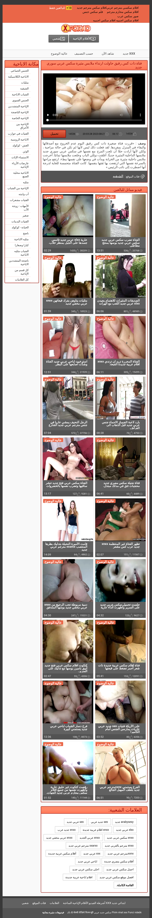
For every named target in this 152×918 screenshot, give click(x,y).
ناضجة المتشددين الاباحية (19, 262)
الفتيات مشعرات (19, 200)
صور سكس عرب (128, 16)
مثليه (26, 182)
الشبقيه (24, 88)
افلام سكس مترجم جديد (91, 7)
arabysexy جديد (124, 821)
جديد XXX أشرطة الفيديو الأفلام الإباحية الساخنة (90, 903)
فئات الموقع (39, 903)
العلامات (54, 903)
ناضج (26, 233)
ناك (68, 912)
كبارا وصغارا (22, 245)
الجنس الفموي (20, 100)
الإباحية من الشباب (18, 188)
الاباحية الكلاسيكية (18, 76)
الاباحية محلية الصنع (21, 174)
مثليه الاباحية (21, 239)
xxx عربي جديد (91, 853)
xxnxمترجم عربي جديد (120, 853)
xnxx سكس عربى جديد (120, 837)
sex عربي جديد (75, 821)
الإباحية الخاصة (20, 118)
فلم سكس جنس (93, 12)
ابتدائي (121, 903)
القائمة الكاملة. (125, 885)
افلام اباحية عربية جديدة (79, 877)
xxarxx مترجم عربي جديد (83, 845)
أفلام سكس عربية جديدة (62, 853)
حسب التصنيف (83, 53)
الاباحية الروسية (20, 139)
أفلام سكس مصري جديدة (119, 861)
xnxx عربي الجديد (90, 837)
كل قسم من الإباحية (22, 271)
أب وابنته (24, 194)
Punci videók (135, 912)
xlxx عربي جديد (125, 829)
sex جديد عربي (99, 821)
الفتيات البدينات (20, 221)
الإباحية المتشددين (18, 106)
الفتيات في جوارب (18, 133)
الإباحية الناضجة (20, 112)
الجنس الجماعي (20, 70)
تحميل (54, 134)
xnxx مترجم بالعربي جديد (119, 845)
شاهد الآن (108, 53)
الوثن (26, 151)
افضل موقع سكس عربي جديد (117, 877)
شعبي (25, 903)
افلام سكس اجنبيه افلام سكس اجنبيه (116, 20)
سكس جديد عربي (102, 912)
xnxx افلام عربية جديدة (96, 829)
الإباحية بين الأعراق (22, 125)
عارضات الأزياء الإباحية (20, 165)
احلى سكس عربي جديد (85, 869)
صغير (26, 215)
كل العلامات (22, 279)
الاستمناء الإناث (20, 157)
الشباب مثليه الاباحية (21, 252)
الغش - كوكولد (20, 145)
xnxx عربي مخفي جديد (59, 837)
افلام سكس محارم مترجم (123, 12)
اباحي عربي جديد (87, 861)
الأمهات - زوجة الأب (20, 207)
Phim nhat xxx (119, 912)
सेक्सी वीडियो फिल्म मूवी (83, 912)
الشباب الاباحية (20, 94)
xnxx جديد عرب (67, 829)
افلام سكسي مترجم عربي (122, 7)
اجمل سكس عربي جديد (120, 869)
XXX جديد (129, 53)
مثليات (25, 82)
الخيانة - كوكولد (20, 227)
